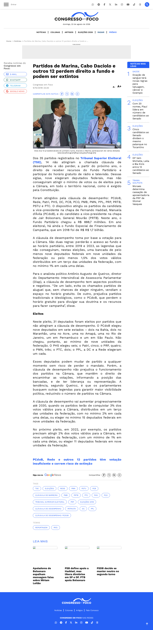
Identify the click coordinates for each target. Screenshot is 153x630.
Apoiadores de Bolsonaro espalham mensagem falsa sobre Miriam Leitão (43, 576)
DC (83, 509)
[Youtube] (128, 4)
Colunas (55, 32)
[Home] (76, 16)
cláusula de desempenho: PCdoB (52, 515)
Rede (62, 488)
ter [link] (65, 262)
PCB (94, 488)
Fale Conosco (92, 610)
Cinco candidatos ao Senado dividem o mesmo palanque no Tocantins (141, 138)
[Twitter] (110, 4)
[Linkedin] (116, 4)
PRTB (76, 495)
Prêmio (113, 32)
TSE (37, 488)
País (56, 527)
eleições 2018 (87, 502)
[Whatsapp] (93, 4)
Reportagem (41, 527)
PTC (86, 495)
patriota (72, 509)
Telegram (15, 86)
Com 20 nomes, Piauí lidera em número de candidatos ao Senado (141, 111)
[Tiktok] (134, 4)
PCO (106, 495)
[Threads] (140, 4)
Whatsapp (15, 80)
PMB (66, 495)
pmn (73, 488)
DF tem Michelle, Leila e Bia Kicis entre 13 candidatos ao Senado (141, 165)
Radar (101, 32)
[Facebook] (104, 4)
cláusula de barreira (46, 495)
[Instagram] (122, 4)
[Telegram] (99, 4)
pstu (84, 488)
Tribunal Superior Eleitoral (49, 502)
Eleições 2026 (85, 32)
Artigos (69, 32)
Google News (17, 91)
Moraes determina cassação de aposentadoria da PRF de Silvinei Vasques (141, 195)
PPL (92, 509)
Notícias (41, 32)
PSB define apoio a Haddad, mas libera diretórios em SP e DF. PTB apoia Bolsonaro (77, 574)
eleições (49, 488)
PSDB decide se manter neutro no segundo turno (108, 571)
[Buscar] (147, 4)
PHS (96, 495)
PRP (72, 502)
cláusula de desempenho (48, 509)
